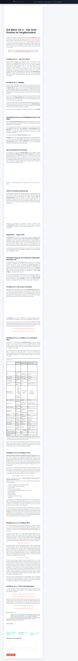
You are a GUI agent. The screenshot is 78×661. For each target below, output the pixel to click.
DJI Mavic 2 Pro (11, 467)
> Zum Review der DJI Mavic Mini (23, 542)
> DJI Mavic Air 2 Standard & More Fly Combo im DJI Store (23, 328)
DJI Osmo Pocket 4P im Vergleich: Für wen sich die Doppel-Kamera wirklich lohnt (11, 633)
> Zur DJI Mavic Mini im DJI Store (23, 557)
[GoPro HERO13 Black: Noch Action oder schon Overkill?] (23, 625)
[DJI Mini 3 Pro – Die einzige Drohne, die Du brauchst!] (35, 625)
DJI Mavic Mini (31, 67)
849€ (17, 372)
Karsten (14, 612)
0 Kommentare (36, 634)
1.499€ (29, 373)
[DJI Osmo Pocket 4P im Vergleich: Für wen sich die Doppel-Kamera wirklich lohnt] (11, 625)
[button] (63, 2)
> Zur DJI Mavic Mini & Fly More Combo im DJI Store (23, 605)
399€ (22, 373)
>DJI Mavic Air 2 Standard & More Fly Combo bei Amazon (23, 330)
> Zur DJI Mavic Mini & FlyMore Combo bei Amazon (23, 608)
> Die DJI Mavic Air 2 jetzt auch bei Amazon (23, 51)
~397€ (22, 374)
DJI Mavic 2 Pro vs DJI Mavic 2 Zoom (27, 475)
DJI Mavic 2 (23, 67)
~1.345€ (34, 373)
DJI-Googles (37, 463)
